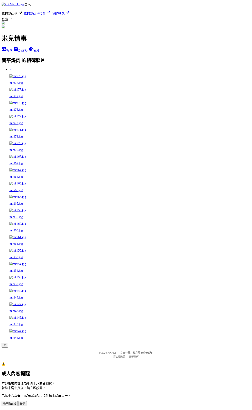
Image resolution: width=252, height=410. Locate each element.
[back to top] (5, 345)
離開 (22, 403)
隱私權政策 (119, 356)
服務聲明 (134, 356)
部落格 (23, 50)
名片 (36, 50)
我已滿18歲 (9, 403)
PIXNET (111, 352)
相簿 (9, 50)
